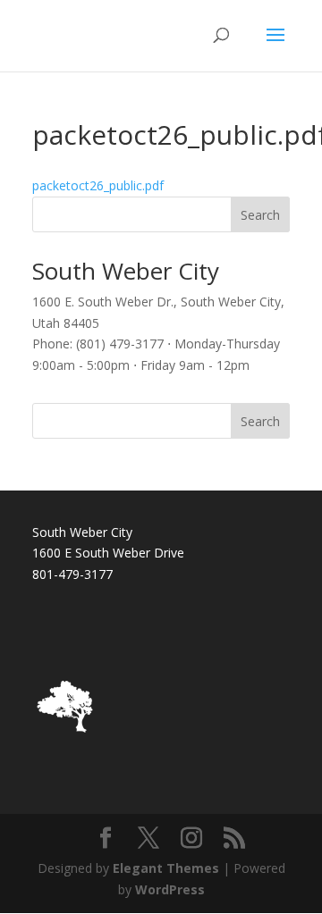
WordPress (170, 889)
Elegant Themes (166, 867)
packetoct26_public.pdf (98, 185)
